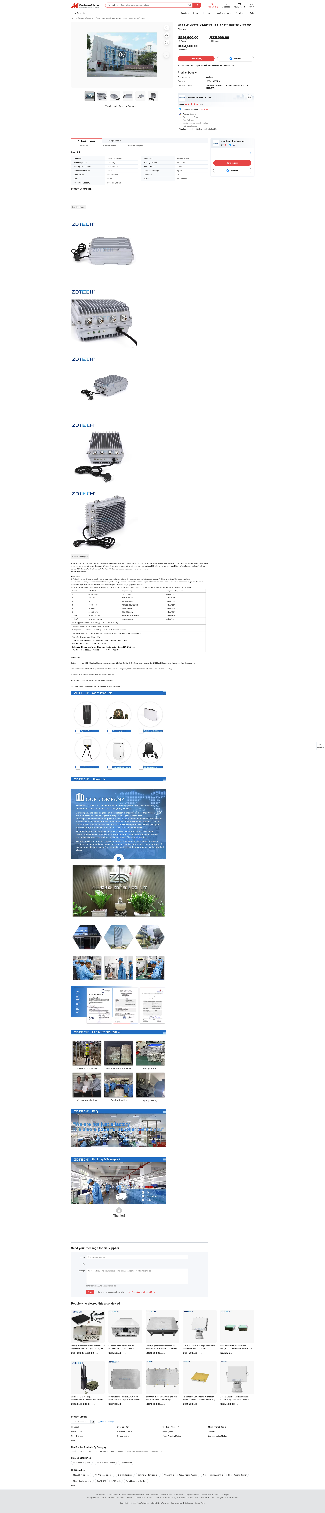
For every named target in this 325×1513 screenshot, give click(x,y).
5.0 (222, 145)
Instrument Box (126, 1462)
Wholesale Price (166, 1495)
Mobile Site (217, 1495)
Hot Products (100, 1495)
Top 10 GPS (101, 1481)
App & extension (223, 13)
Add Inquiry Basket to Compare (122, 106)
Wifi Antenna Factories (103, 1475)
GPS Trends (115, 1481)
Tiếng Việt (220, 1497)
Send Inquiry (196, 58)
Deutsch (158, 1497)
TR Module (75, 1427)
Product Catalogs (107, 1421)
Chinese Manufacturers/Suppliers (132, 1495)
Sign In (182, 129)
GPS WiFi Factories (125, 1475)
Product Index (206, 1495)
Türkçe (212, 1497)
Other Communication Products (134, 18)
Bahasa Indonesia (233, 1497)
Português (120, 1497)
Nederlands (167, 1497)
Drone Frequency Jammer (213, 1475)
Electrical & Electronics (85, 18)
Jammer (211, 1431)
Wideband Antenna (169, 1427)
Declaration (189, 1503)
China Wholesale (152, 1495)
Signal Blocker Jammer (188, 1475)
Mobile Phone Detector (217, 1427)
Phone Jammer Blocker (237, 1475)
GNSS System (167, 1431)
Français (129, 1497)
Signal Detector (77, 1436)
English (103, 1497)
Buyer (195, 13)
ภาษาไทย (204, 1497)
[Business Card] (250, 152)
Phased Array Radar (125, 1431)
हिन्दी (196, 1497)
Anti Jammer (169, 1475)
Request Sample (227, 65)
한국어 (183, 1497)
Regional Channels (192, 1495)
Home (73, 18)
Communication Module (217, 1436)
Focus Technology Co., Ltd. (146, 1503)
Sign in (251, 6)
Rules (252, 13)
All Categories (80, 13)
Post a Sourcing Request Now (141, 1292)
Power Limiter (76, 1431)
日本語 (190, 1497)
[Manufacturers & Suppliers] (85, 5)
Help (208, 13)
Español (111, 1497)
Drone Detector (123, 1427)
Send (90, 1292)
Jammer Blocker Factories (148, 1475)
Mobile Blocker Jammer (82, 1481)
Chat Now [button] (237, 58)
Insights (226, 1495)
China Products (113, 1495)
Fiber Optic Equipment (82, 1462)
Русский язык (140, 1497)
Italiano (149, 1497)
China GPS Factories (81, 1475)
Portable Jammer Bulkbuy (136, 1481)
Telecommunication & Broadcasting (108, 18)
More (73, 1485)
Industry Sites (178, 1495)
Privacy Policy (200, 1503)
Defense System (123, 1436)
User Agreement (176, 1503)
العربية (176, 1497)
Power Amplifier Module (171, 1436)
